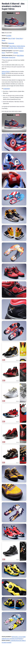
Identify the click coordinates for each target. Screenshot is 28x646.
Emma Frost (12, 57)
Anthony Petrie (5, 71)
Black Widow (12, 46)
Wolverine (20, 48)
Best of (10, 38)
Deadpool (4, 48)
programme (6, 88)
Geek (13, 38)
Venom (16, 48)
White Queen (5, 57)
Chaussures (11, 43)
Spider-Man (10, 48)
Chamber (15, 52)
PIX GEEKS (8, 35)
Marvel (3, 40)
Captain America (20, 46)
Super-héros (19, 38)
